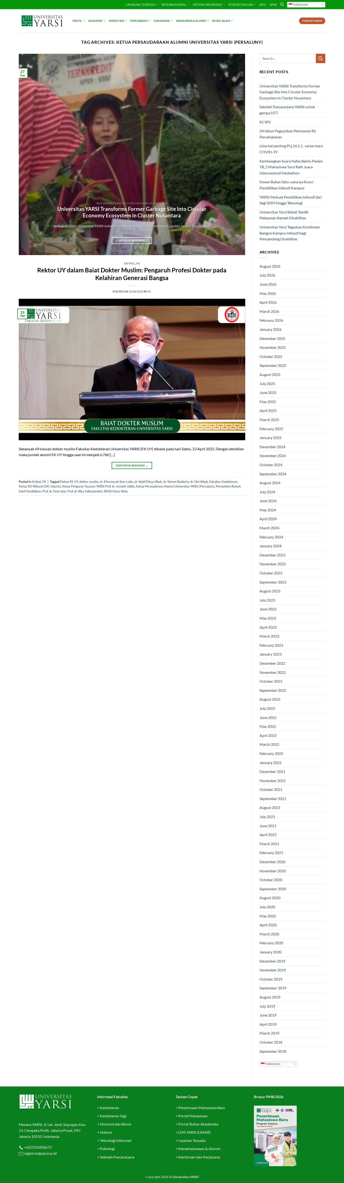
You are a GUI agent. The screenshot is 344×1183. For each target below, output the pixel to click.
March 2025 (269, 419)
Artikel (129, 263)
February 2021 (271, 852)
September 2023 (273, 582)
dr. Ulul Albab (199, 481)
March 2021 (269, 843)
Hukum (106, 1132)
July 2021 (267, 816)
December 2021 (272, 771)
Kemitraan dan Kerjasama (199, 1157)
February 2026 (271, 320)
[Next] (235, 154)
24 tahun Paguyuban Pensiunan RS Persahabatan (288, 134)
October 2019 (271, 979)
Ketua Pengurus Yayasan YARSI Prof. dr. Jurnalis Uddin (98, 486)
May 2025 (268, 401)
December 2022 (272, 663)
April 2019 (268, 1024)
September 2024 (273, 474)
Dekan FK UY (69, 481)
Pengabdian (138, 20)
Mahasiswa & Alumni (191, 20)
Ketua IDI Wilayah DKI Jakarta (40, 486)
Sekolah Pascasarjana (117, 1157)
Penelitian (116, 20)
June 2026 (268, 284)
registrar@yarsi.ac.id (40, 1153)
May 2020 (268, 916)
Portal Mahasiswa (192, 1116)
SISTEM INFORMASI (207, 5)
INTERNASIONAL (174, 5)
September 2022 (273, 690)
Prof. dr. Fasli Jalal (54, 491)
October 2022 (271, 681)
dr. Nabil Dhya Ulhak (148, 481)
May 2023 (268, 618)
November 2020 (273, 871)
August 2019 (270, 997)
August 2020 (270, 897)
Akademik (95, 20)
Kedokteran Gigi (113, 1116)
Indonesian (300, 4)
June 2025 (268, 392)
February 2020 (271, 943)
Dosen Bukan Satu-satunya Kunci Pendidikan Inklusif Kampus (286, 185)
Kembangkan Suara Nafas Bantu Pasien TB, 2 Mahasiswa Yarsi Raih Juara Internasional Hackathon (291, 167)
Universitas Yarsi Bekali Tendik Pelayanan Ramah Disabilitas (284, 215)
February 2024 (271, 537)
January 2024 (271, 546)
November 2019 (273, 970)
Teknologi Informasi (116, 1140)
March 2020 (269, 934)
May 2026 (268, 293)
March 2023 (269, 636)
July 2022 (267, 708)
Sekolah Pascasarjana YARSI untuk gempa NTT (287, 110)
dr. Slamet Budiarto (176, 481)
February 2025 (271, 428)
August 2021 (270, 807)
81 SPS (265, 122)
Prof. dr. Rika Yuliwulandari (84, 491)
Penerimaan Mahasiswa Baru (201, 1107)
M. (149, 291)
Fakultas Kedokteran (223, 481)
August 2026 (270, 266)
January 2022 (271, 762)
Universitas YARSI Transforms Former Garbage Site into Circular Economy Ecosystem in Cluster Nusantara (131, 212)
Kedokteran (109, 1107)
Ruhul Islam (221, 20)
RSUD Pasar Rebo (116, 491)
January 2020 (271, 952)
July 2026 (267, 275)
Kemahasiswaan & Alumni (199, 1148)
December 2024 (272, 446)
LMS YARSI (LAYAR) (194, 1132)
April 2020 (268, 925)
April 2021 (268, 834)
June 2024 (268, 500)
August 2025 (270, 374)
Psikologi (107, 1148)
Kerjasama (162, 20)
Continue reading (132, 240)
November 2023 (273, 564)
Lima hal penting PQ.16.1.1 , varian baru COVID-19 (291, 149)
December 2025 (272, 338)
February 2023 (271, 645)
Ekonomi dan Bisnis (115, 1124)
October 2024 (271, 464)
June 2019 (268, 1015)
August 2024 (270, 482)
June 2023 (268, 609)
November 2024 (273, 455)
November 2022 (273, 672)
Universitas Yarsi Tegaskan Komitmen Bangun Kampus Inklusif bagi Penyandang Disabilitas (290, 233)
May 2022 (268, 726)
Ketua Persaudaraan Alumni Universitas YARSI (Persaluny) (175, 486)
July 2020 (267, 907)
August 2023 (270, 591)
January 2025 (271, 437)
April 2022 (268, 735)
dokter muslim (89, 481)
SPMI (273, 5)
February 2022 (271, 753)
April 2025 (268, 410)
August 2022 (270, 699)
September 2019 (273, 988)
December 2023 (272, 555)
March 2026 (269, 311)
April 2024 (268, 518)
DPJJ (262, 5)
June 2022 (268, 717)
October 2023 (271, 573)
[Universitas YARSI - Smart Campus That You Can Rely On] (42, 20)
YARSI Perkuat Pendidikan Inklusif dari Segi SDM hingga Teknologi (291, 200)
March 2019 (269, 1033)
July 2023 (267, 600)
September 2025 (273, 365)
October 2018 (271, 1042)
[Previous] (29, 154)
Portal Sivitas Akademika (198, 1124)
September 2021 (273, 798)
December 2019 (272, 961)
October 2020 (271, 879)
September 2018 (273, 1051)
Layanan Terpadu (140, 5)
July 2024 (267, 492)
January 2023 (271, 654)
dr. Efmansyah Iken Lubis (116, 481)
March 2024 (269, 528)
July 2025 (267, 383)
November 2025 (273, 347)
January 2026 (271, 329)
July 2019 (267, 1006)
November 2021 (273, 780)
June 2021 (268, 825)
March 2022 (269, 744)
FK (138, 263)
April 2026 (268, 302)
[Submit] (320, 58)
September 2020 (273, 889)
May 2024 (268, 510)
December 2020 (272, 861)
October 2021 (271, 789)
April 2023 (268, 627)
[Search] (282, 4)
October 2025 (271, 356)
